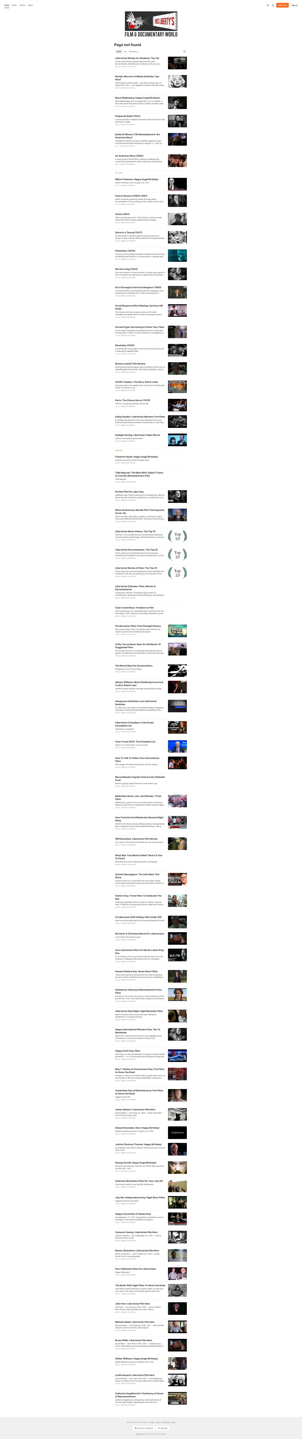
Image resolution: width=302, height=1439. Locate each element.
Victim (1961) (122, 214)
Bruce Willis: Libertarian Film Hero (133, 1340)
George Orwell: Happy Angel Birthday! (135, 1162)
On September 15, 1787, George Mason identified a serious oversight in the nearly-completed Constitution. (139, 1218)
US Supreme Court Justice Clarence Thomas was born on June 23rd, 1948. (140, 1148)
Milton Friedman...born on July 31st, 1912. (132, 182)
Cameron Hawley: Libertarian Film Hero (136, 1232)
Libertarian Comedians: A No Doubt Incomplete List (134, 724)
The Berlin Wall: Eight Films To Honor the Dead (140, 1285)
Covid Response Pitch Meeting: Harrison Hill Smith (139, 307)
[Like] (116, 69)
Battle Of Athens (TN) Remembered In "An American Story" (137, 136)
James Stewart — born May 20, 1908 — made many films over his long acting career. (138, 1114)
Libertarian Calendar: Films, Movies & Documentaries (135, 588)
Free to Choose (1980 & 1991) (131, 196)
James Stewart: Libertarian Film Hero (135, 1109)
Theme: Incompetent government (129, 438)
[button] (7, 5)
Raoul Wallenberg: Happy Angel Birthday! (137, 97)
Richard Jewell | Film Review (130, 363)
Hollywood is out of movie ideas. (128, 669)
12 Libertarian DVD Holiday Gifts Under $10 (138, 917)
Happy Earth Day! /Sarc (127, 1050)
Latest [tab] (119, 51)
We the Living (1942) (126, 269)
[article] (151, 64)
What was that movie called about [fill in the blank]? (136, 862)
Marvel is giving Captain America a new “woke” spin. (136, 783)
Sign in (295, 5)
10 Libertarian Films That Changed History (138, 626)
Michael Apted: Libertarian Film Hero (135, 1322)
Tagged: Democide (122, 1097)
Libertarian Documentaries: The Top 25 (136, 549)
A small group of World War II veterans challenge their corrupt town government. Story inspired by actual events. (139, 160)
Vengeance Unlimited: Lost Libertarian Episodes (136, 703)
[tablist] (127, 51)
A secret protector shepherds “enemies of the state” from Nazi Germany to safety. (140, 120)
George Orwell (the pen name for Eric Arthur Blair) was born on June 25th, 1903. (139, 1167)
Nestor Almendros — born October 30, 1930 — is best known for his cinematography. (137, 1255)
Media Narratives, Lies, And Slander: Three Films (138, 798)
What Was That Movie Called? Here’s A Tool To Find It (138, 857)
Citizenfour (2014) (125, 250)
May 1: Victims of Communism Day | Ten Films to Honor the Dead (139, 1071)
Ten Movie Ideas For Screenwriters (134, 665)
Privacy (152, 1422)
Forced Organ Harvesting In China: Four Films (139, 327)
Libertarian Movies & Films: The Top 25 (136, 568)
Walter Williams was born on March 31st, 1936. (134, 1362)
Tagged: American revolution (127, 1201)
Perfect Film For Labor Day (129, 491)
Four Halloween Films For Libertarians (135, 1269)
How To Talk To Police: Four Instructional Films (137, 759)
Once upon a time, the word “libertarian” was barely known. (139, 842)
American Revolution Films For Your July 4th (139, 1181)
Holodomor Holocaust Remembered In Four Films (138, 991)
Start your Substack (145, 1428)
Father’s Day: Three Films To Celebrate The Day (138, 897)
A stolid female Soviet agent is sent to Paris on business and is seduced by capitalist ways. (139, 349)
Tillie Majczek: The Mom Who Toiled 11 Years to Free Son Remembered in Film (139, 474)
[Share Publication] (273, 5)
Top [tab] (125, 51)
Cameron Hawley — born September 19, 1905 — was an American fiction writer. (138, 1236)
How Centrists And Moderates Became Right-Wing (139, 819)
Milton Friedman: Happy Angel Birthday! (136, 179)
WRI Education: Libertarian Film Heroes (136, 838)
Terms (158, 1422)
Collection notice (168, 1422)
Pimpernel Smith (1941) (127, 116)
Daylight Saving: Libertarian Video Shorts (137, 435)
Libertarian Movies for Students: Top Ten (137, 58)
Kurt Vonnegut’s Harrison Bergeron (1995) (138, 287)
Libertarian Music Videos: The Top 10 (135, 531)
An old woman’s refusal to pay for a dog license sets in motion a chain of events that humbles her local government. (140, 237)
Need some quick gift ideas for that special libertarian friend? (140, 920)
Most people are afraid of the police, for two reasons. (136, 764)
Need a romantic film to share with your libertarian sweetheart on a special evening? (135, 1015)
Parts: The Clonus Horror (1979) (132, 400)
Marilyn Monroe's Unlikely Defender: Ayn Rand (137, 78)
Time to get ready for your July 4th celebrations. (134, 1184)
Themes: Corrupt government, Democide (131, 403)
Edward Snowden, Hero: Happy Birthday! (137, 1127)
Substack (139, 1434)
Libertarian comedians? (124, 729)
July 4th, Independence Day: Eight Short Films (140, 1197)
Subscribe (282, 5)
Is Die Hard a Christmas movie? (128, 937)
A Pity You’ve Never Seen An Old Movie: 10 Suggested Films (138, 646)
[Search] (267, 5)
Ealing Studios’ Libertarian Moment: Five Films (140, 416)
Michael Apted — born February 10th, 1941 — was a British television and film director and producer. (139, 1326)
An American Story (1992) (129, 155)
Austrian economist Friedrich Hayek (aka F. (132, 460)
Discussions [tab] (133, 51)
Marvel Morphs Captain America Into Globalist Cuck (140, 779)
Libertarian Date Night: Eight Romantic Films (139, 1011)
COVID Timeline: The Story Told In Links (136, 382)
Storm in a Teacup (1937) (128, 232)
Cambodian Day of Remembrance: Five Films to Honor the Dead (139, 1092)
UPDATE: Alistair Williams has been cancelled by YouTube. (138, 688)
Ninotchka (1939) (124, 345)
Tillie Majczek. (120, 479)
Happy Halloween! (122, 1272)
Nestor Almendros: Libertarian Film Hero (137, 1250)
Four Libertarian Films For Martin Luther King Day (139, 952)
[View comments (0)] (132, 69)
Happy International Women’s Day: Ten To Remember (137, 1031)
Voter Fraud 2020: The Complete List (135, 741)
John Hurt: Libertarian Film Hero (132, 1303)
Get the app (162, 1428)
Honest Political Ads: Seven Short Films (136, 971)
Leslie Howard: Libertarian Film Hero (135, 1375)
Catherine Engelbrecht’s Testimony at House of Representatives (139, 1395)
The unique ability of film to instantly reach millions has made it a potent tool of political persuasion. (137, 630)
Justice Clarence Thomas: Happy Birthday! (138, 1144)
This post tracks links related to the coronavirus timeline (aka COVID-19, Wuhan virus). (139, 386)
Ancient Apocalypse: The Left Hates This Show (137, 876)
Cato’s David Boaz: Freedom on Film (134, 607)
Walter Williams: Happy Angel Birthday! (136, 1358)
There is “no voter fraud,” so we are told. (131, 745)
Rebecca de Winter (128, 66)
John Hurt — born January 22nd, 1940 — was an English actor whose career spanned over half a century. (138, 1308)
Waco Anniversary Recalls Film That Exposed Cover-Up (139, 511)
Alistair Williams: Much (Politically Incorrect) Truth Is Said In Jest (139, 684)
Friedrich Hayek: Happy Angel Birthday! (136, 456)
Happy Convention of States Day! (133, 1214)
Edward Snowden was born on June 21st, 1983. (134, 1131)
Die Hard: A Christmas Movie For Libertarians (139, 933)
